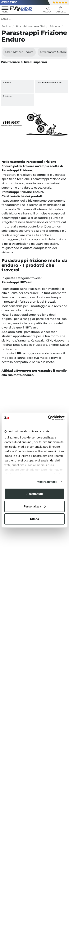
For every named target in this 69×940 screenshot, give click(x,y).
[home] (21, 8)
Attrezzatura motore (53, 52)
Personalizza (32, 506)
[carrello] (60, 10)
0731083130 (9, 2)
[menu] (5, 10)
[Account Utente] (47, 10)
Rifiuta (34, 518)
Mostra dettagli (47, 481)
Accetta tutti (34, 493)
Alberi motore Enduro (19, 52)
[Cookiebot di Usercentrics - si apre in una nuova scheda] (49, 417)
